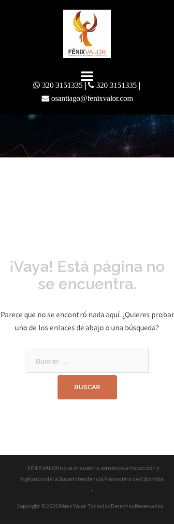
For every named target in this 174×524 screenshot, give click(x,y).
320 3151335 (62, 85)
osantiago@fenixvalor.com (92, 98)
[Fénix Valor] (87, 33)
